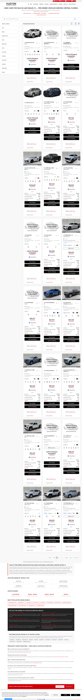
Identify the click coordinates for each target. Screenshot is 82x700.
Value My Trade (69, 686)
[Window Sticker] (59, 54)
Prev (54, 557)
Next (67, 557)
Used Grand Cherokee (66, 602)
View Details (32, 69)
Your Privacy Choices (40, 699)
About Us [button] (66, 4)
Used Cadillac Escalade (13, 605)
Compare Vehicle (30, 81)
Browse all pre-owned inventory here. (24, 652)
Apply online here (57, 667)
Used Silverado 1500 (12, 602)
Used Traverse (35, 602)
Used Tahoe (43, 602)
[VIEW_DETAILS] (52, 33)
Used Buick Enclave (40, 605)
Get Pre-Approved (60, 686)
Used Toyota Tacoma (22, 605)
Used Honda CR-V (31, 605)
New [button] (31, 4)
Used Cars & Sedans (63, 582)
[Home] (28, 4)
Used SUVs (41, 582)
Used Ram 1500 (50, 602)
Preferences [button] (24, 696)
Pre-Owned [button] (35, 4)
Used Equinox (28, 602)
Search (75, 18)
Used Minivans (18, 586)
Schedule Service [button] (54, 4)
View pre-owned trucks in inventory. (62, 656)
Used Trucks (18, 582)
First (50, 557)
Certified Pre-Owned (63, 586)
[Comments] (39, 181)
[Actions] (39, 43)
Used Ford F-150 (58, 602)
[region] (52, 129)
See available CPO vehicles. (37, 662)
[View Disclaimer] (39, 54)
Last (71, 557)
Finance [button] (60, 4)
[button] (40, 33)
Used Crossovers (40, 586)
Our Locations (72, 4)
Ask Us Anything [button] (32, 72)
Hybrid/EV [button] (41, 4)
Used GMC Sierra (21, 602)
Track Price (33, 64)
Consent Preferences (8, 699)
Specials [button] (47, 4)
